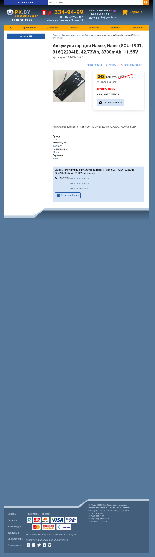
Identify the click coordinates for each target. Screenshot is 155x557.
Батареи (12, 520)
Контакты (115, 27)
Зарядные (13, 532)
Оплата (74, 27)
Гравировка (29, 27)
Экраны (12, 513)
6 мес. (56, 158)
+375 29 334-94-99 (79, 178)
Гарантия (94, 27)
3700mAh (57, 145)
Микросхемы (15, 539)
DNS (55, 139)
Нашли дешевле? (108, 82)
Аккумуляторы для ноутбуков (76, 35)
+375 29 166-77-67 (79, 188)
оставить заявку (113, 102)
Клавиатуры (14, 526)
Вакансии (138, 27)
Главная (56, 35)
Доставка (52, 27)
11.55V (56, 152)
